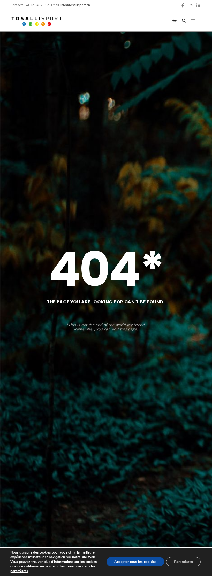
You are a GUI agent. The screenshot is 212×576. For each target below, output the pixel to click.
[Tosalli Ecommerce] (36, 21)
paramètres (19, 571)
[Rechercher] (183, 21)
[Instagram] (190, 5)
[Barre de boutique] (174, 21)
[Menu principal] (193, 21)
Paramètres (183, 561)
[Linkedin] (198, 5)
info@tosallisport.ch (75, 5)
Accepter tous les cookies (135, 561)
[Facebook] (182, 5)
